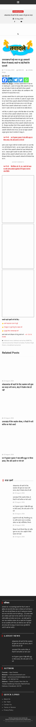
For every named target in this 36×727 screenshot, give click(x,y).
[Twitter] (20, 79)
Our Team (7, 702)
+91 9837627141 (13, 679)
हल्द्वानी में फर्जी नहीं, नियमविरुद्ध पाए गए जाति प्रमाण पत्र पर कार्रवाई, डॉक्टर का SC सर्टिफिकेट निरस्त (22, 520)
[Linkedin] (10, 79)
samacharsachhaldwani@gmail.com (18, 677)
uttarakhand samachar (14, 345)
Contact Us (8, 704)
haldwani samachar (20, 340)
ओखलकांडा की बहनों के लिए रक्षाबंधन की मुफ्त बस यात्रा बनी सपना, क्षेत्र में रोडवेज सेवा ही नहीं (17, 387)
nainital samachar (7, 343)
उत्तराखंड (30, 70)
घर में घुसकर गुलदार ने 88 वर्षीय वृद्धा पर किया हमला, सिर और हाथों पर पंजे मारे (23, 508)
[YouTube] (21, 21)
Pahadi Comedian (19, 343)
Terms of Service (10, 707)
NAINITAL (29, 340)
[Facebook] (14, 21)
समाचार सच (21, 70)
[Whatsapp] (26, 79)
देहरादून (4, 72)
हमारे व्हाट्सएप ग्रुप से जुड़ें (11, 323)
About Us (7, 699)
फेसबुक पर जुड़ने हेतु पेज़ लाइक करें (13, 327)
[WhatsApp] (18, 21)
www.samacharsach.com (17, 675)
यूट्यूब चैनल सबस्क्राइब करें (11, 331)
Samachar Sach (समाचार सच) (20, 718)
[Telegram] (15, 79)
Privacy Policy (8, 710)
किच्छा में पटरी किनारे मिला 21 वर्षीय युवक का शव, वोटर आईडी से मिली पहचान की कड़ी (23, 531)
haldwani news (8, 340)
